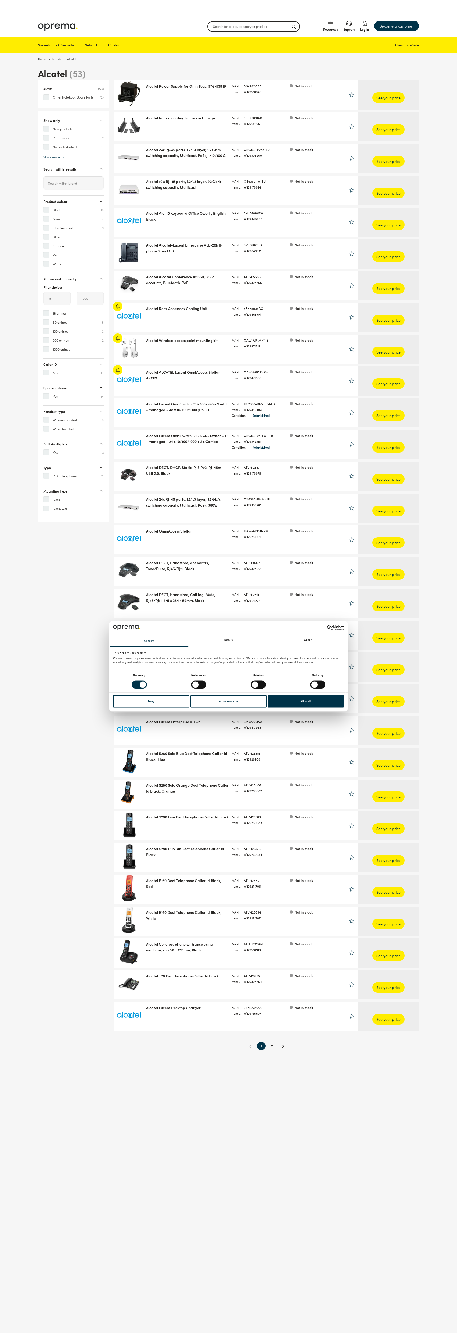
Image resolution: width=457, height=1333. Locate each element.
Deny (151, 701)
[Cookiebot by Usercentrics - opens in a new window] (321, 627)
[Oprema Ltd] (58, 26)
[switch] (198, 684)
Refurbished (261, 415)
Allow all (305, 701)
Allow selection (228, 701)
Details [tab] (228, 640)
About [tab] (308, 640)
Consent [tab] (149, 640)
